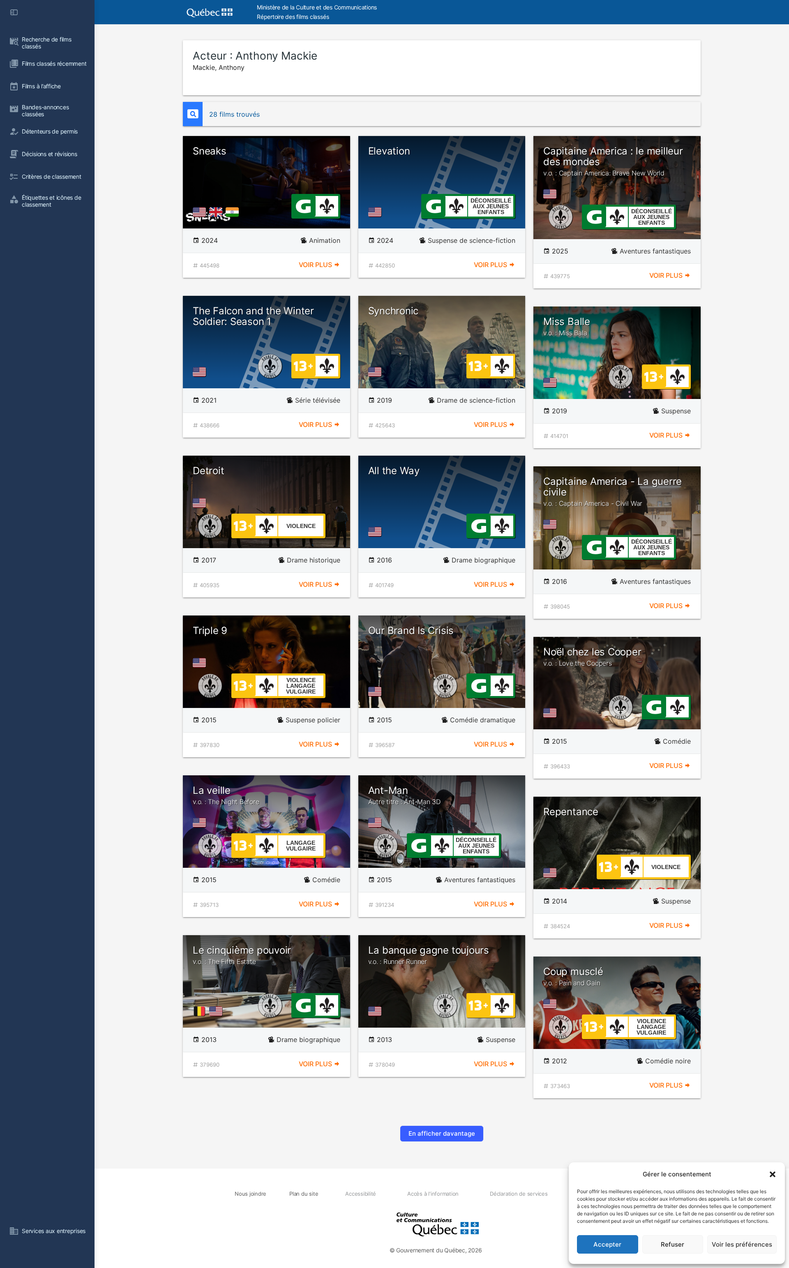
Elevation (389, 151)
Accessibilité (360, 1193)
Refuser (672, 1244)
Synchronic (393, 311)
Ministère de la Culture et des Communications (317, 7)
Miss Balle (566, 326)
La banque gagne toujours (428, 955)
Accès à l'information (433, 1193)
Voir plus (316, 265)
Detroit (208, 471)
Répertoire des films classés (293, 16)
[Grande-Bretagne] (217, 212)
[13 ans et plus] (303, 365)
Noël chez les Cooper (592, 656)
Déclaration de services (518, 1193)
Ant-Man (404, 795)
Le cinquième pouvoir (242, 955)
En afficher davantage (441, 1133)
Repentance (570, 812)
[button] (772, 1174)
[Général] (303, 205)
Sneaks (209, 151)
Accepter (607, 1244)
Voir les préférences (742, 1244)
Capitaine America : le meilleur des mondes (613, 161)
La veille (226, 795)
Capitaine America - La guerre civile (612, 491)
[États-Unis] (201, 212)
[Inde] (234, 212)
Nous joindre (250, 1193)
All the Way (394, 471)
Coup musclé (573, 976)
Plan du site (303, 1193)
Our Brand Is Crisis (411, 630)
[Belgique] (201, 1011)
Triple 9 (210, 630)
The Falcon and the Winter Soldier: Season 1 (253, 316)
